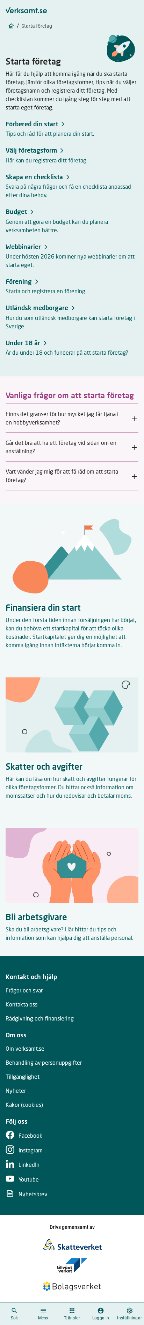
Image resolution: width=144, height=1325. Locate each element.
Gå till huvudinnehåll (107, 8)
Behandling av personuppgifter (44, 1062)
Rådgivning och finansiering (40, 1018)
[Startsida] (11, 26)
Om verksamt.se (25, 1048)
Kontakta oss (21, 1004)
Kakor (24, 1104)
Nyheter (16, 1090)
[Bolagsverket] (72, 1286)
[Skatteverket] (72, 1244)
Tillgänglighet (22, 1076)
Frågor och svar (24, 990)
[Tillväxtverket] (72, 1265)
